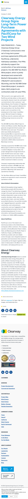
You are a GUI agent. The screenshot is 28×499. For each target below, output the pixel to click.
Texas (3, 415)
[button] (26, 2)
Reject (11, 496)
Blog (2, 462)
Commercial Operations (8, 388)
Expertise (4, 382)
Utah (2, 426)
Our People (4, 448)
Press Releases (5, 435)
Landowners (5, 352)
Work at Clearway (5, 469)
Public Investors (6, 350)
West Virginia (5, 422)
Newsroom (4, 432)
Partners (3, 453)
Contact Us (5, 345)
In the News (4, 437)
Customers (4, 377)
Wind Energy (5, 399)
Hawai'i (3, 417)
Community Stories (7, 411)
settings (17, 493)
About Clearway (6, 445)
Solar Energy (5, 401)
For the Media (5, 440)
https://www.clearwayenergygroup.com (12, 290)
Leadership (4, 450)
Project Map (4, 397)
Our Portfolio (5, 393)
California (4, 419)
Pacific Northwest (6, 424)
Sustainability (5, 455)
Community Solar (6, 348)
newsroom (9, 300)
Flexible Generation (6, 406)
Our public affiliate (6, 476)
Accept (4, 496)
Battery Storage (5, 404)
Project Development (7, 386)
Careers (3, 458)
